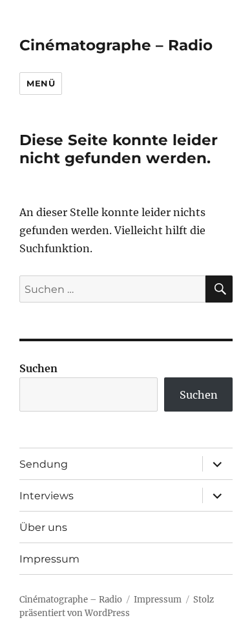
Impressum (49, 559)
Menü (40, 83)
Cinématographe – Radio (116, 45)
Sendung (43, 464)
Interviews (46, 496)
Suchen (38, 368)
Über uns (43, 527)
